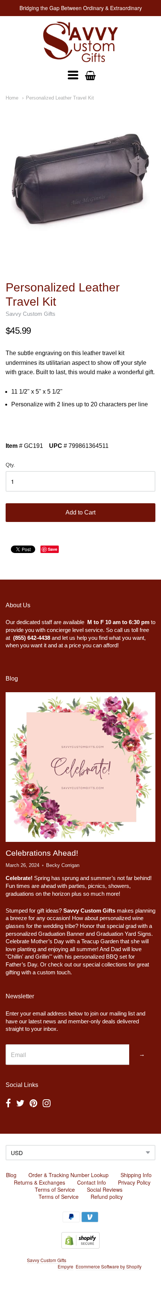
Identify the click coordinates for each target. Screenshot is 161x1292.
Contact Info (91, 1182)
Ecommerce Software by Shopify (108, 1266)
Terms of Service (55, 1189)
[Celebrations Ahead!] (80, 767)
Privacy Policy (134, 1182)
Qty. (10, 465)
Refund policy (107, 1196)
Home (12, 98)
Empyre (65, 1266)
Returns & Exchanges (39, 1182)
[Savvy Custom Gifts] (80, 42)
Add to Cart (80, 512)
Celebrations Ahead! (42, 853)
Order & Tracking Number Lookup (68, 1175)
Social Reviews (104, 1189)
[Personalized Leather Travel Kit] (80, 182)
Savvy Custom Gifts (30, 314)
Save (52, 549)
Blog (11, 1175)
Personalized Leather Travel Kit (60, 98)
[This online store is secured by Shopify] (80, 1246)
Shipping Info (136, 1175)
